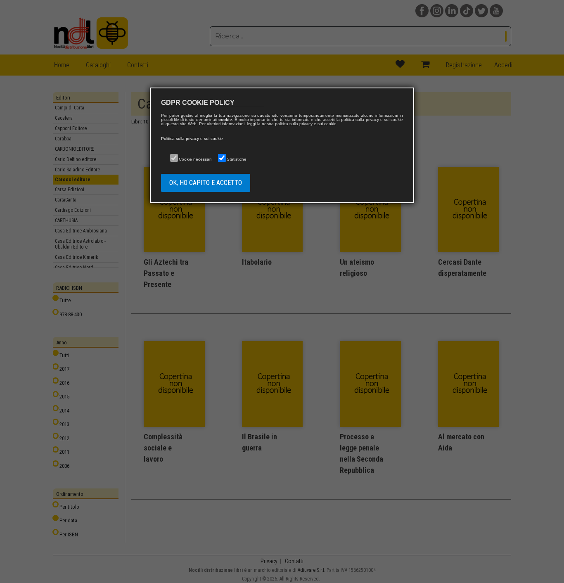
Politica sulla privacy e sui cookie (192, 138)
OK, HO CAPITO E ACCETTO (205, 183)
